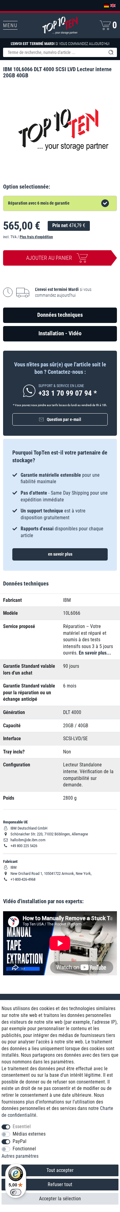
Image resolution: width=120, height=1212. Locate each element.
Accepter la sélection (60, 1199)
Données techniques (60, 315)
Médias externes (29, 1134)
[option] (60, 505)
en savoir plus (60, 554)
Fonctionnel (24, 1149)
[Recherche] (111, 52)
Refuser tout (60, 1184)
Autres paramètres (20, 1156)
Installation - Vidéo (60, 333)
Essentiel (22, 1126)
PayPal (19, 1141)
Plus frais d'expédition (36, 237)
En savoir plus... (95, 653)
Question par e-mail (64, 419)
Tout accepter (60, 1170)
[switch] (15, 1192)
